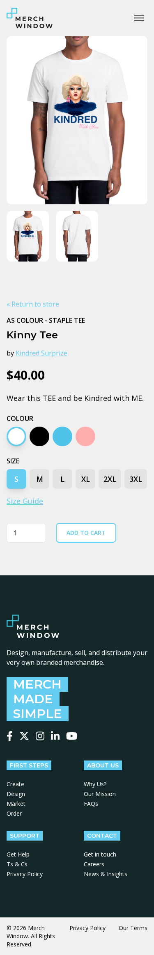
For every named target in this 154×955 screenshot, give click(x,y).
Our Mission (100, 794)
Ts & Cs (17, 864)
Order (14, 813)
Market (16, 803)
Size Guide (25, 501)
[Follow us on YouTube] (71, 736)
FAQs (91, 803)
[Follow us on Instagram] (40, 736)
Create (15, 784)
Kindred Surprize (41, 353)
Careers (94, 864)
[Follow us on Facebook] (10, 736)
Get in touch (100, 854)
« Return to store (33, 304)
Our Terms (133, 928)
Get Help (18, 854)
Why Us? (95, 784)
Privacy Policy (25, 874)
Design (16, 794)
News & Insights (105, 874)
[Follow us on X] (24, 736)
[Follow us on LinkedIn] (55, 736)
